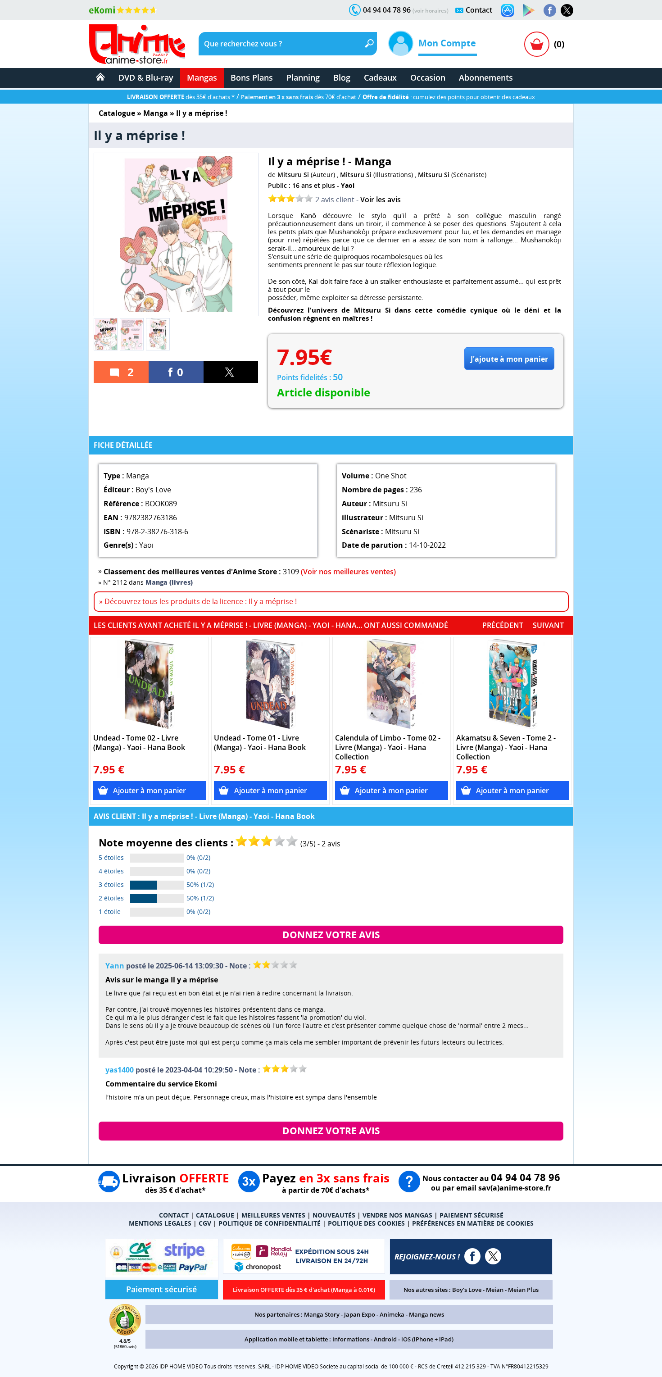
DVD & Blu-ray (145, 77)
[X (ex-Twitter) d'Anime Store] (493, 1256)
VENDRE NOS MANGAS (397, 1215)
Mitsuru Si (293, 174)
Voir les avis (380, 200)
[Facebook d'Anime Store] (472, 1256)
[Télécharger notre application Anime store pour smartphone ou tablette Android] (529, 10)
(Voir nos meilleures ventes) (348, 572)
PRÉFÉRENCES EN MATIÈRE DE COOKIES (473, 1223)
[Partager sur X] (231, 372)
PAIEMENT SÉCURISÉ (471, 1215)
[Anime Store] (137, 44)
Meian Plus (523, 1290)
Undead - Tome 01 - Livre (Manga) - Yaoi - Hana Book (260, 742)
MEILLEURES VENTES (273, 1215)
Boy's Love (466, 1290)
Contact (479, 10)
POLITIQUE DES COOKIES (366, 1223)
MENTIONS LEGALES (160, 1223)
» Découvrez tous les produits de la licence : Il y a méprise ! (198, 601)
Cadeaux (380, 77)
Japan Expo (359, 1314)
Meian (494, 1290)
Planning (303, 77)
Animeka (392, 1314)
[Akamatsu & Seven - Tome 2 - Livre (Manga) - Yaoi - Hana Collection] (512, 684)
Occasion (427, 77)
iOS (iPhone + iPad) (427, 1339)
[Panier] (536, 44)
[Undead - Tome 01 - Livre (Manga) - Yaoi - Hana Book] (270, 684)
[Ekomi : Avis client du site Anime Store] (125, 1333)
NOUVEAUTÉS (334, 1215)
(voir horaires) (431, 10)
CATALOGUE (215, 1215)
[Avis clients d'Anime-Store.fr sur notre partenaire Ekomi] (123, 10)
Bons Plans (252, 77)
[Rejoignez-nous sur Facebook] (550, 10)
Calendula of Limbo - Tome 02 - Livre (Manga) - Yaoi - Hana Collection (387, 747)
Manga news (426, 1314)
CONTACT (174, 1215)
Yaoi (347, 185)
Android (385, 1339)
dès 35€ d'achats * (181, 97)
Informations (350, 1339)
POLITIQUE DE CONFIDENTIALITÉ (269, 1223)
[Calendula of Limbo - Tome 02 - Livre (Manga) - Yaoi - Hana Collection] (391, 684)
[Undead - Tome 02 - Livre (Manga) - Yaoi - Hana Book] (149, 684)
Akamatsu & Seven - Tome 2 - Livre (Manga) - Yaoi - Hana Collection (506, 747)
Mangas (202, 77)
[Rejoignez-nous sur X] (567, 10)
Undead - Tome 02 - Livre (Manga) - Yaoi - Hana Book (139, 742)
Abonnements (486, 77)
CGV (205, 1223)
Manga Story (322, 1314)
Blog (341, 77)
